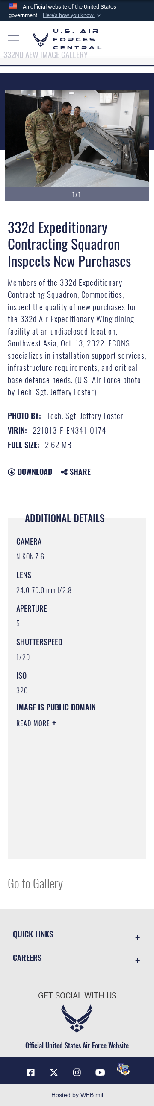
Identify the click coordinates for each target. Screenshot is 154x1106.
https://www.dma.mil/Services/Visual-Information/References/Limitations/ (68, 843)
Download (33, 471)
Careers (27, 957)
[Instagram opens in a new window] (77, 1072)
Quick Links (33, 934)
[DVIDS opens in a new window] (123, 1069)
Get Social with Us (77, 996)
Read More (34, 723)
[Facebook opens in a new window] (30, 1072)
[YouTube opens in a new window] (100, 1072)
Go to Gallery (35, 882)
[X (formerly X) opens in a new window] (53, 1072)
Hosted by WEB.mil (77, 1094)
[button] (73, 15)
